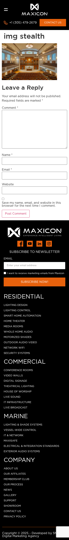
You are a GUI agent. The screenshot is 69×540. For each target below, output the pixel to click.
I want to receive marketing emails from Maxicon (35, 273)
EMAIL (8, 258)
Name (7, 154)
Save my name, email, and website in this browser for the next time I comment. (31, 204)
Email (7, 169)
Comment (10, 107)
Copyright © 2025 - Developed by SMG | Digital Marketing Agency (31, 535)
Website (8, 184)
